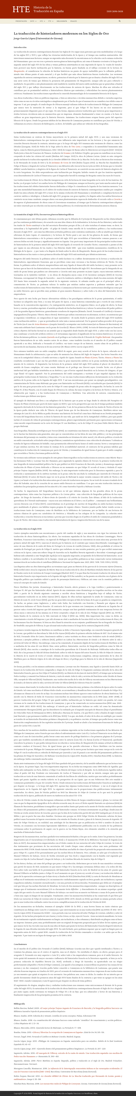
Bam (95, 1093)
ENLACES (73, 21)
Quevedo (51, 337)
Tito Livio (75, 147)
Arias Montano (41, 324)
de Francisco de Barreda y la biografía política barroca (80, 1008)
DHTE (32, 21)
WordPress (88, 1093)
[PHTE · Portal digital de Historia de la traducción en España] (68, 9)
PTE (49, 21)
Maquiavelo (19, 71)
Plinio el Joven (91, 358)
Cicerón (117, 199)
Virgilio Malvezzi (102, 337)
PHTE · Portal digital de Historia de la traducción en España (50, 1093)
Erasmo (67, 153)
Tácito (29, 225)
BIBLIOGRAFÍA (62, 21)
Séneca (108, 358)
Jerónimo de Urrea (60, 163)
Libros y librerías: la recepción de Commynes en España (57, 1032)
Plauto (116, 358)
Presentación (21, 21)
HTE (41, 21)
